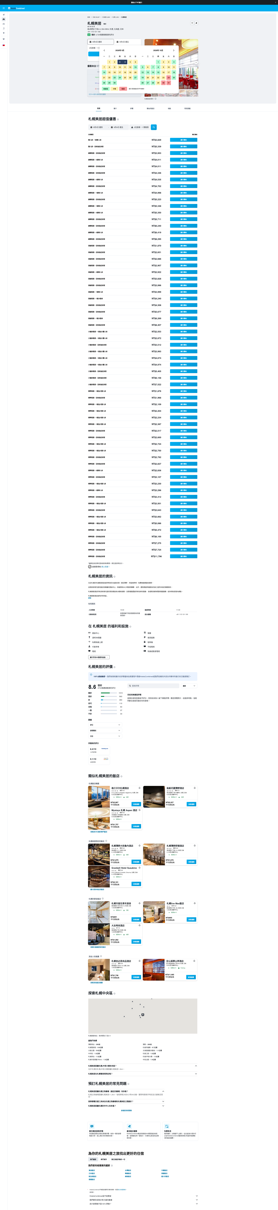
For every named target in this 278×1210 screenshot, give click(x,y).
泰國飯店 (92, 1179)
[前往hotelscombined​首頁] (16, 8)
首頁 (88, 17)
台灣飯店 (128, 1170)
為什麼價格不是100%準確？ (100, 1204)
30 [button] (115, 82)
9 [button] (114, 67)
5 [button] (130, 62)
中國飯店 (164, 1170)
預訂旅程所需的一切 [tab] (118, 1159)
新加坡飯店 (92, 1176)
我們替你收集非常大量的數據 (101, 1200)
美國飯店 (164, 1173)
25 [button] (125, 77)
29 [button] (109, 82)
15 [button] (109, 72)
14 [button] (104, 72)
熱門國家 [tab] (93, 1159)
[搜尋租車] (4, 24)
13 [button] (135, 67)
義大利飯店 (165, 1176)
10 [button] (120, 67)
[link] (99, 831)
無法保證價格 (122, 1189)
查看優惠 (136, 804)
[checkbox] (99, 750)
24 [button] (120, 77)
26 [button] (130, 77)
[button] (275, 2)
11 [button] (125, 67)
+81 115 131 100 (93, 31)
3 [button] (119, 62)
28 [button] (104, 82)
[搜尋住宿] (4, 19)
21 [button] (104, 77)
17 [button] (120, 72)
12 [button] (130, 67)
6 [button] (135, 62)
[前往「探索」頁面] (4, 33)
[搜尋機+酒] (4, 28)
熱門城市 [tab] (104, 1159)
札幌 (114, 17)
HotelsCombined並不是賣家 (100, 1196)
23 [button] (115, 77)
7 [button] (104, 67)
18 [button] (125, 72)
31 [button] (169, 82)
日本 (94, 17)
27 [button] (135, 77)
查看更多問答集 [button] (126, 1110)
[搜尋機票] (4, 15)
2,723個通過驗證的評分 (105, 34)
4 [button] (125, 62)
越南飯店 (128, 1176)
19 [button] (130, 72)
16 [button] (115, 72)
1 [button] (109, 62)
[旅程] (4, 39)
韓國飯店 (128, 1173)
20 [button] (135, 72)
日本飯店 (92, 1173)
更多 (89, 598)
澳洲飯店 (92, 1170)
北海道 (104, 17)
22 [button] (109, 77)
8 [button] (109, 67)
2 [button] (114, 62)
